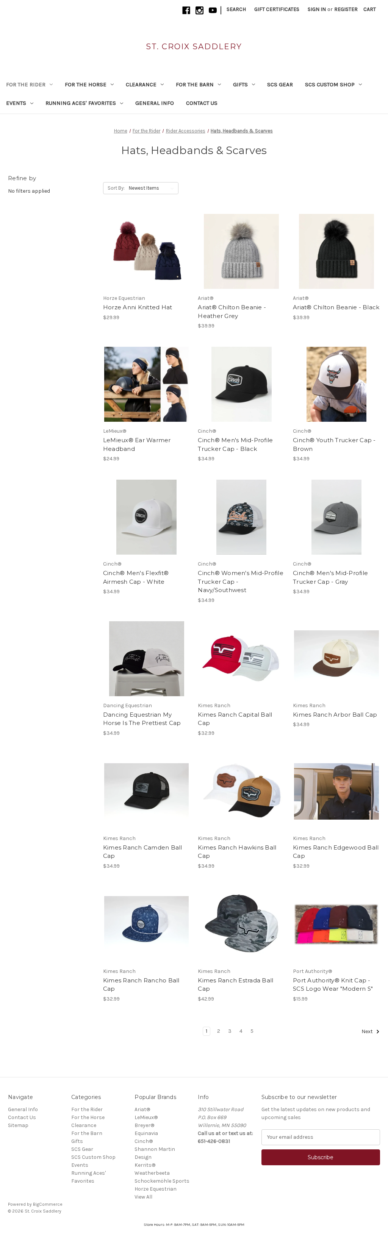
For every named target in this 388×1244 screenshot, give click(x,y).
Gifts (240, 84)
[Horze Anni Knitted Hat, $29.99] (146, 251)
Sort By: (116, 188)
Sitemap (18, 1125)
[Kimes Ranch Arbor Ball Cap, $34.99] (336, 658)
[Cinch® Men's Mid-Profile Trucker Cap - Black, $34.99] (241, 384)
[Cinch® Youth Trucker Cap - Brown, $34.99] (336, 384)
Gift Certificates (276, 9)
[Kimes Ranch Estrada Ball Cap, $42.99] (241, 924)
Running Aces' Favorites (80, 103)
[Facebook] (186, 10)
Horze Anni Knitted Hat (137, 307)
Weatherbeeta (152, 1173)
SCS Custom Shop (330, 84)
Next (367, 1031)
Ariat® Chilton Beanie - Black (336, 307)
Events (16, 103)
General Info (154, 103)
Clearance (141, 84)
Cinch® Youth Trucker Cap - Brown (334, 444)
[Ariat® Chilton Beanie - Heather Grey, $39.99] (241, 251)
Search (236, 9)
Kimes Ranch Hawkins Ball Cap (237, 852)
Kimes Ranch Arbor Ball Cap (335, 714)
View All (143, 1197)
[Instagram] (199, 10)
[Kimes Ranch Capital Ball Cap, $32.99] (241, 658)
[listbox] (153, 188)
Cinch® (144, 1141)
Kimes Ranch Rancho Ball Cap (141, 985)
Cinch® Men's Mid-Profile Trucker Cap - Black (235, 444)
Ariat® (142, 1109)
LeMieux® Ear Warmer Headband (137, 444)
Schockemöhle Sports (162, 1181)
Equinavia (146, 1133)
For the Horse (85, 84)
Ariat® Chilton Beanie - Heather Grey (232, 312)
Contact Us (201, 103)
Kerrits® (145, 1165)
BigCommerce (48, 1204)
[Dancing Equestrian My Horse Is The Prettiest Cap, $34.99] (146, 658)
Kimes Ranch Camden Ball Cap (142, 852)
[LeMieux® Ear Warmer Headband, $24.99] (146, 384)
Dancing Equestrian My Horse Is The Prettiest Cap (142, 719)
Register (346, 9)
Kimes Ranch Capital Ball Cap (235, 719)
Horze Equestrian (156, 1189)
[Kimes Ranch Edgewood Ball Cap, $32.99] (336, 791)
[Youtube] (213, 10)
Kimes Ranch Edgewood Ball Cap (336, 852)
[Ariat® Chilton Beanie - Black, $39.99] (336, 251)
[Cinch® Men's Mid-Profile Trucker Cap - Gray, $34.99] (336, 517)
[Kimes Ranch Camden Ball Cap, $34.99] (146, 791)
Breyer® (144, 1125)
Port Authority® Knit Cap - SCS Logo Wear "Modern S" (333, 985)
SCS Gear (280, 84)
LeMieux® (146, 1117)
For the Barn (195, 84)
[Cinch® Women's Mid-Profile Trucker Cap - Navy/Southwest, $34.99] (241, 517)
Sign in (317, 9)
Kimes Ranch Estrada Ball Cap (235, 985)
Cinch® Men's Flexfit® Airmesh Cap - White (136, 577)
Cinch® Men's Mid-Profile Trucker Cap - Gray (330, 577)
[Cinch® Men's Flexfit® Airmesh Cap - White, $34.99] (146, 517)
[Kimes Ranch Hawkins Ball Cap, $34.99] (241, 791)
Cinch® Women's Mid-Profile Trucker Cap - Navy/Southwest (240, 581)
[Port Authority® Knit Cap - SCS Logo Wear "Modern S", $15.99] (336, 924)
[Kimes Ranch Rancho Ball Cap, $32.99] (146, 924)
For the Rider (25, 84)
